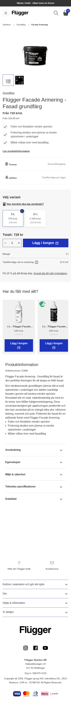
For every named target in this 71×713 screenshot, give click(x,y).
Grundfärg (8, 93)
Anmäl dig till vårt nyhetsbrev (50, 273)
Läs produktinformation (16, 151)
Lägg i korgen (43, 243)
